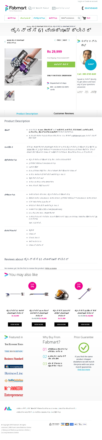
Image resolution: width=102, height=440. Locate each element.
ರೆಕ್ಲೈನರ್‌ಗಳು (39, 18)
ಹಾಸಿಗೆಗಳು (11, 18)
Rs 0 (88, 18)
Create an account (91, 1)
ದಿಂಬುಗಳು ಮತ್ (25, 18)
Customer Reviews (64, 113)
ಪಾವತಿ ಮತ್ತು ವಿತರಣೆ (67, 408)
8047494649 (91, 8)
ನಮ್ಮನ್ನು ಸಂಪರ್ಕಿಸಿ (24, 412)
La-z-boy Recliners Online (10, 432)
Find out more (84, 369)
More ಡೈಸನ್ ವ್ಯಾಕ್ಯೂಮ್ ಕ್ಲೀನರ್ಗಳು (15, 41)
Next (65, 40)
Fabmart (8, 408)
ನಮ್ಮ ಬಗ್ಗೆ (21, 408)
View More (14, 324)
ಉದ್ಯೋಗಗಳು (56, 412)
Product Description (27, 113)
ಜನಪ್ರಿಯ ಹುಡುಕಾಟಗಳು (41, 412)
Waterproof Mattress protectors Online (15, 430)
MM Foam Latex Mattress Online (20, 427)
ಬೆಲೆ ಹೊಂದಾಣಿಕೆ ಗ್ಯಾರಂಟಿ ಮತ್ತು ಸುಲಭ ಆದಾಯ (42, 408)
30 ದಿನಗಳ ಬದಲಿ (63, 8)
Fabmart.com (15, 8)
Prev (59, 40)
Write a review (51, 268)
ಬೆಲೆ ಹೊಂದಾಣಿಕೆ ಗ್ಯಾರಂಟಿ (40, 8)
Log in (80, 1)
